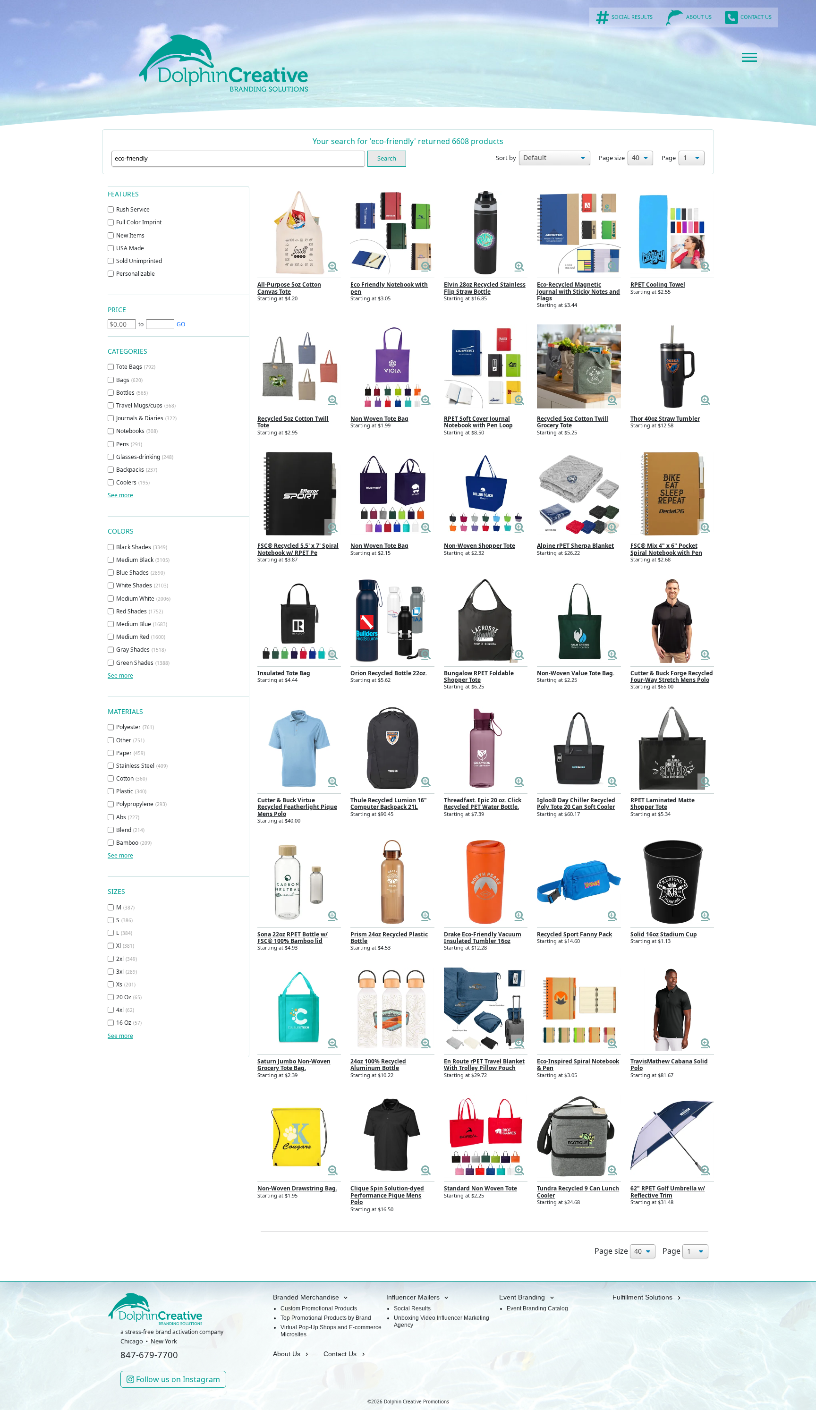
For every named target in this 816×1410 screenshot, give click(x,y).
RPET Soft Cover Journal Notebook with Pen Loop (478, 422)
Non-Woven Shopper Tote (479, 546)
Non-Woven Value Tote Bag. (575, 673)
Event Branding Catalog (537, 1308)
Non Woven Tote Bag (379, 419)
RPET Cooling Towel (657, 284)
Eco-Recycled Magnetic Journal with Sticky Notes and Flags (578, 291)
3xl (126, 971)
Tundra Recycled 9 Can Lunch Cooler (578, 1191)
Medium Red (140, 637)
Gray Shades (141, 649)
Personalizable (135, 274)
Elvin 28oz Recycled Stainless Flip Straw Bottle (485, 287)
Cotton (131, 778)
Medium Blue (141, 624)
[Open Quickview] (332, 266)
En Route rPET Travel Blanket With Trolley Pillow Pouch (484, 1064)
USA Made (130, 248)
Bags (129, 380)
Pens (129, 444)
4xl (125, 1010)
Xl (125, 946)
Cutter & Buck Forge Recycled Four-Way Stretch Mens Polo (671, 676)
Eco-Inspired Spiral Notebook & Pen (578, 1064)
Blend (130, 830)
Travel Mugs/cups (146, 405)
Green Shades (143, 663)
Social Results (412, 1308)
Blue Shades (140, 572)
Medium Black (143, 560)
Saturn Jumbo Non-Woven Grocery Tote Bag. (294, 1064)
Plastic (131, 791)
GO (181, 324)
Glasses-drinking (144, 457)
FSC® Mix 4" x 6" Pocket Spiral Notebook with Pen (666, 549)
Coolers (133, 482)
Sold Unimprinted (139, 261)
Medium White (143, 598)
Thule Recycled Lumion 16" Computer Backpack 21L (388, 803)
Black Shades (141, 547)
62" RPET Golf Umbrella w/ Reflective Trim (667, 1191)
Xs (126, 984)
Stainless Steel (142, 766)
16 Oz (129, 1022)
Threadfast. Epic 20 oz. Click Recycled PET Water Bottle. (482, 803)
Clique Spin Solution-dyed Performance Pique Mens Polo (387, 1195)
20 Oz (129, 997)
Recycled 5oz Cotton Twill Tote (293, 422)
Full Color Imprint (139, 222)
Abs (127, 817)
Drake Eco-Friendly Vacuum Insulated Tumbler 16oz (482, 937)
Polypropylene (141, 804)
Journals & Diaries (146, 418)
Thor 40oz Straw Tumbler (665, 419)
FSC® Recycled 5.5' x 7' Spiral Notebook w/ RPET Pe (298, 549)
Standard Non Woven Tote (480, 1188)
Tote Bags (135, 367)
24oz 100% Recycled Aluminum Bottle (378, 1064)
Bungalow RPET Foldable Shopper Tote (479, 676)
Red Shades (139, 611)
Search (386, 158)
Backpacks (136, 470)
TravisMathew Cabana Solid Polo (669, 1064)
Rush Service (133, 209)
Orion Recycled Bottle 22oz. (388, 673)
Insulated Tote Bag (283, 673)
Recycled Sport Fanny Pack (574, 934)
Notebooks (137, 431)
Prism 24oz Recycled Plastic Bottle (389, 937)
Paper (130, 753)
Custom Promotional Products (318, 1308)
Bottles (132, 393)
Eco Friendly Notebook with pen (389, 287)
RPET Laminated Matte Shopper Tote (662, 803)
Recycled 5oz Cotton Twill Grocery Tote (572, 422)
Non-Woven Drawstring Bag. (297, 1188)
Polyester (135, 727)
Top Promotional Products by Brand (325, 1318)
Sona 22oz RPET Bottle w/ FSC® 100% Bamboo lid (292, 937)
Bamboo (134, 843)
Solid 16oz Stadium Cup (663, 934)
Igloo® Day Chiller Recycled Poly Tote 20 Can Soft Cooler (576, 803)
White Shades (142, 585)
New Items (130, 235)
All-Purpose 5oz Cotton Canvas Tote (289, 287)
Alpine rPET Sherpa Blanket (575, 546)
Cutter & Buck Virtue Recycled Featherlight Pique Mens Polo (297, 807)
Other (130, 740)
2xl (126, 959)
